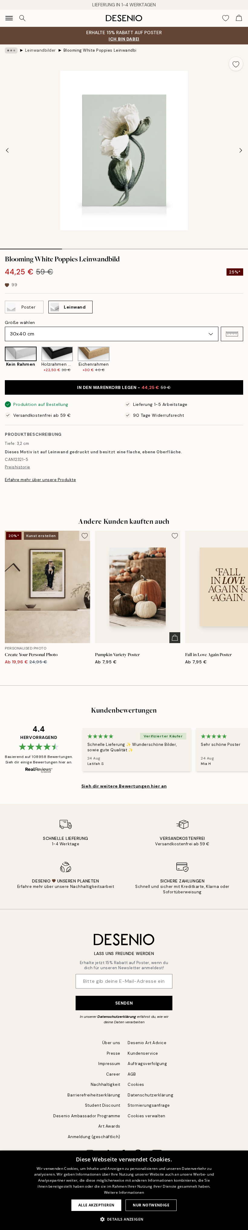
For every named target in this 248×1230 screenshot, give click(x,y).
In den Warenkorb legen (124, 387)
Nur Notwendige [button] (151, 1205)
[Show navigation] (9, 18)
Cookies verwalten (146, 1115)
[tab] (31, 246)
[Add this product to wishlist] (236, 64)
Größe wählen (20, 322)
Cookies (136, 1084)
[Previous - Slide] (7, 150)
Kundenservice (143, 1053)
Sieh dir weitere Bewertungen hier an (124, 786)
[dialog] (124, 1190)
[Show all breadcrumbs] (11, 50)
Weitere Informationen (124, 1192)
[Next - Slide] (241, 150)
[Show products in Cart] (239, 18)
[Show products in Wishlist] (225, 18)
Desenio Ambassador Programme (86, 1115)
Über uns (111, 1042)
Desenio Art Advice (147, 1042)
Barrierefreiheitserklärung (93, 1095)
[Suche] (22, 18)
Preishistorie (17, 467)
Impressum (109, 1063)
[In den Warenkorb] (174, 637)
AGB (132, 1074)
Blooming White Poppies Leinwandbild (100, 50)
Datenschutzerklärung (116, 1016)
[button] (232, 334)
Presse (113, 1053)
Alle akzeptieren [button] (96, 1205)
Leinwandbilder (40, 50)
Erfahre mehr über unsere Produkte (40, 479)
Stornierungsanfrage (149, 1105)
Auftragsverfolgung (147, 1063)
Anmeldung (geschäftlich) (94, 1136)
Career (113, 1074)
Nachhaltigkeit (105, 1084)
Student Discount (102, 1105)
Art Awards (109, 1126)
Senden (124, 1003)
